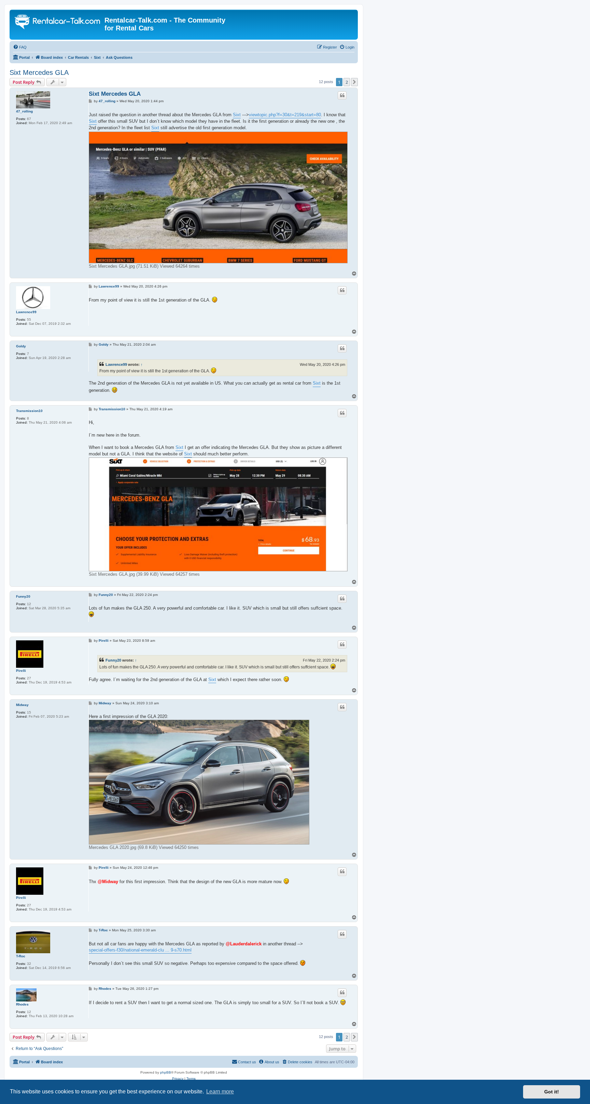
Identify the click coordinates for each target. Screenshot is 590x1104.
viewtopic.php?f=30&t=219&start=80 (285, 114)
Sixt (237, 114)
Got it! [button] (551, 1091)
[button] (354, 82)
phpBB (165, 1072)
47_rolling (24, 111)
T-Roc (20, 956)
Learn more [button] (220, 1091)
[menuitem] (20, 47)
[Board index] (57, 22)
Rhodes (22, 1004)
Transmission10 (29, 411)
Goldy (21, 346)
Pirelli (21, 671)
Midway (22, 705)
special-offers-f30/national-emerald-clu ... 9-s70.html (140, 950)
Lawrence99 (26, 312)
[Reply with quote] (342, 95)
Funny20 (23, 596)
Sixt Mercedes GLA (39, 72)
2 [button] (347, 82)
